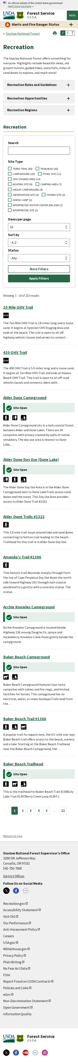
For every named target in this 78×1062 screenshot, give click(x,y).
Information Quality (17, 1014)
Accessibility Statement (20, 910)
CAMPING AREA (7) (51, 184)
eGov (6, 994)
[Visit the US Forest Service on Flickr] (35, 1052)
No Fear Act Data (15, 968)
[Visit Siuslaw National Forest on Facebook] (16, 890)
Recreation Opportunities (27, 98)
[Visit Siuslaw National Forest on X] (6, 890)
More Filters (39, 269)
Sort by (13, 235)
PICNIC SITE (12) (52, 174)
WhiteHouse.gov (15, 949)
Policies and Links (15, 988)
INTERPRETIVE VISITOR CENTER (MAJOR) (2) (38, 205)
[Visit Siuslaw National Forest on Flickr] (25, 890)
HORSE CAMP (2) (22, 200)
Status (13, 250)
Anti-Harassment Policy (20, 929)
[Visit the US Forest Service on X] (6, 1052)
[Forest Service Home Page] (20, 15)
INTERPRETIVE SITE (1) (25, 210)
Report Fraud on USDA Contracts (26, 981)
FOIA (6, 975)
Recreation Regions (22, 110)
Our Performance (15, 923)
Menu (72, 15)
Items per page (19, 219)
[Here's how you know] (39, 5)
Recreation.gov (14, 903)
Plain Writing (12, 962)
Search (13, 143)
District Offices (13, 876)
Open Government (16, 1007)
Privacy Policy (13, 955)
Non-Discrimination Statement (25, 1001)
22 (63, 810)
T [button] (63, 33)
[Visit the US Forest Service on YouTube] (25, 1052)
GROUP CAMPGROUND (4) (28, 189)
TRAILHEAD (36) (49, 169)
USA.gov (9, 942)
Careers (8, 936)
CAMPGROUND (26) (24, 174)
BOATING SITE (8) (22, 184)
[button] (54, 33)
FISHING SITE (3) (56, 195)
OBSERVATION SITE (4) (26, 195)
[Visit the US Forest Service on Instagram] (45, 1052)
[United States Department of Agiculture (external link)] (9, 15)
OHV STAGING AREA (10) (26, 179)
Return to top (12, 836)
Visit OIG (9, 916)
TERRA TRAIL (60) (22, 169)
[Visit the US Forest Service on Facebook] (16, 1052)
